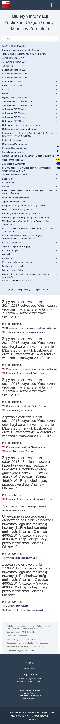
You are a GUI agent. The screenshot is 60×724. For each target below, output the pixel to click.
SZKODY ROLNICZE (12, 85)
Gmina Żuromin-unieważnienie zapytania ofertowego (31, 327)
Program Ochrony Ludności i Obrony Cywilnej (24, 205)
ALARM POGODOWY (13, 57)
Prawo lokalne (9, 182)
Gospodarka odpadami (13, 159)
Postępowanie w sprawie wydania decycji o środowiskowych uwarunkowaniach (22, 237)
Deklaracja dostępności (13, 266)
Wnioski (6, 254)
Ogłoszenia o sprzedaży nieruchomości (21, 124)
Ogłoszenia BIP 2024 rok (14, 109)
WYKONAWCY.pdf (15, 506)
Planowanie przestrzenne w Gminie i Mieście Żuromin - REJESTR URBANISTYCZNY (28, 134)
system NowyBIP (40, 715)
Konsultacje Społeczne (13, 151)
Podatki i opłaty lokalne (13, 242)
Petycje (5, 186)
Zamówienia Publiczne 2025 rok (17, 105)
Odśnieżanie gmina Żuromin (19, 410)
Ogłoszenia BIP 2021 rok (14, 120)
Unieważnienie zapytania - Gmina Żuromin (26, 405)
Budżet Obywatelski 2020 (14, 73)
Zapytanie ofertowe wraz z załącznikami (25, 499)
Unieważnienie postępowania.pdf (21, 557)
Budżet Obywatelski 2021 (14, 69)
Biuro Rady (7, 178)
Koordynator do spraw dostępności (18, 262)
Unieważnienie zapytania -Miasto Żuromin (26, 446)
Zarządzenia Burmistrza (13, 163)
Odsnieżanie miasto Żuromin (19, 451)
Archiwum (7, 258)
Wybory (6, 93)
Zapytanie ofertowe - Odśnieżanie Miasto (25, 373)
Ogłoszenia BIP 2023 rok (14, 113)
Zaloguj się (33, 718)
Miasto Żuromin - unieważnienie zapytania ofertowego (31, 368)
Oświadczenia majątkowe (14, 174)
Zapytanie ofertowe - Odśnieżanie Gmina (25, 332)
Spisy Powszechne (11, 81)
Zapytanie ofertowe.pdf (17, 605)
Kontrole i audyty (10, 250)
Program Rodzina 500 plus (15, 147)
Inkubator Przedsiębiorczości (16, 197)
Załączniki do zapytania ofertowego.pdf (24, 610)
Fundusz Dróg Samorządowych (17, 209)
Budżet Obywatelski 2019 (14, 77)
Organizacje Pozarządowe (14, 143)
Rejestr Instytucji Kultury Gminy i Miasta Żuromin (25, 217)
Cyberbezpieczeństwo (12, 270)
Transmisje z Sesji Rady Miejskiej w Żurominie (24, 53)
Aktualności (7, 65)
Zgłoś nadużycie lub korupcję (16, 246)
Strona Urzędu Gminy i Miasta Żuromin (20, 49)
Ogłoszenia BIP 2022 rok (14, 117)
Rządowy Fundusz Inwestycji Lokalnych (21, 213)
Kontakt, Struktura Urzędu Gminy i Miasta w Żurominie (28, 155)
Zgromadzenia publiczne (13, 201)
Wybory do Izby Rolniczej (14, 97)
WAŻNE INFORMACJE (13, 45)
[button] (58, 146)
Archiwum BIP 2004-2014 (14, 61)
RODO (5, 89)
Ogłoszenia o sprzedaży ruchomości (19, 128)
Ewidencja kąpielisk (11, 139)
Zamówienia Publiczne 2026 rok (17, 101)
